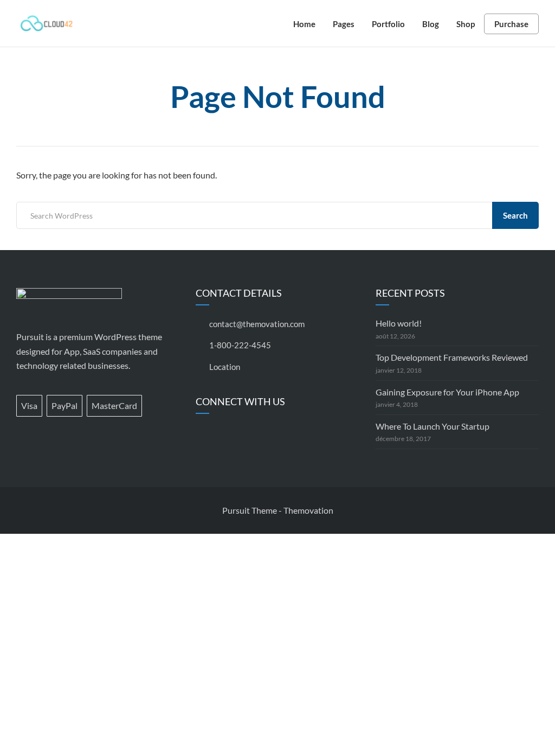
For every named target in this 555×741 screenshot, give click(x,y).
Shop (465, 24)
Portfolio (388, 24)
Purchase (511, 24)
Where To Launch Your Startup (432, 426)
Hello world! (399, 323)
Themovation (308, 510)
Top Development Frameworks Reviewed (452, 357)
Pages (343, 24)
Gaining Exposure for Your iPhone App (447, 392)
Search (515, 215)
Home (304, 24)
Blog (430, 24)
